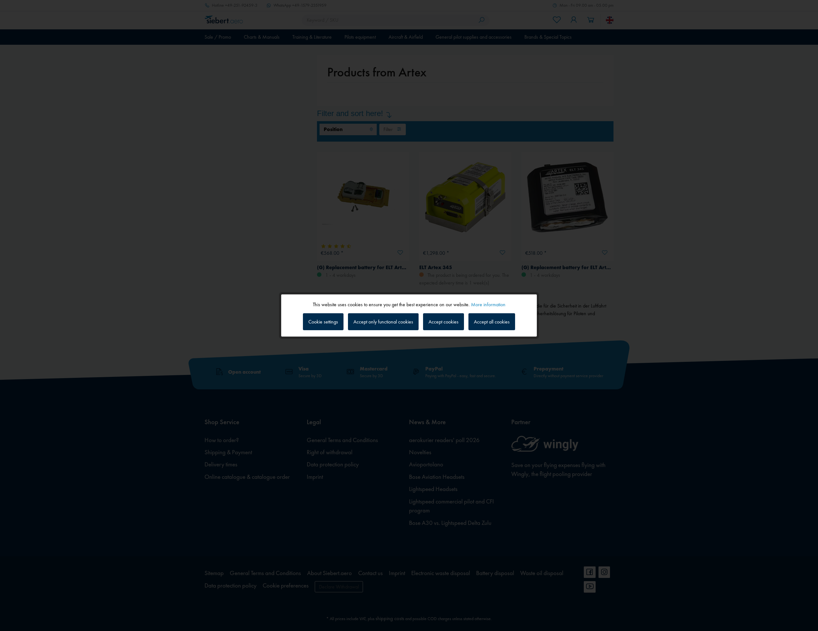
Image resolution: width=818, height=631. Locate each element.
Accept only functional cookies (383, 321)
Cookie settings (323, 321)
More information (488, 304)
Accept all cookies (492, 321)
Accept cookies (443, 321)
